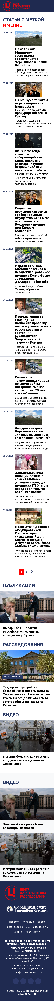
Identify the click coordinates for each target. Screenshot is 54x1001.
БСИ (28, 926)
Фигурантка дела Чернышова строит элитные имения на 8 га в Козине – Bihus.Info (32, 433)
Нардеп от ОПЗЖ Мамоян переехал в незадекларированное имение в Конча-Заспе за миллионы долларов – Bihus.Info (32, 274)
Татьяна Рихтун (12, 676)
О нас (28, 932)
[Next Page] (32, 572)
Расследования (23, 644)
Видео (11, 714)
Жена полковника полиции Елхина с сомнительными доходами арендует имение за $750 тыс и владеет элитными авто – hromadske (31, 482)
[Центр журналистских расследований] (17, 6)
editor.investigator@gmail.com (27, 968)
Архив (36, 932)
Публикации (19, 585)
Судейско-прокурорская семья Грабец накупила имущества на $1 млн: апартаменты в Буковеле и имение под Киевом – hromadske (32, 220)
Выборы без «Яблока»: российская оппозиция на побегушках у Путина (21, 631)
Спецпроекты (40, 926)
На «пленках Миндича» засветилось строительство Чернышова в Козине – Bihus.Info (32, 57)
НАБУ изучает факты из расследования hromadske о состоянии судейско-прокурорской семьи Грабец (31, 108)
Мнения (18, 932)
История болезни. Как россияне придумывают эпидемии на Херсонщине (26, 760)
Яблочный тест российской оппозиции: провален (23, 826)
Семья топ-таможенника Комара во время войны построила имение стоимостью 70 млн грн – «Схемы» (32, 385)
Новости (14, 921)
